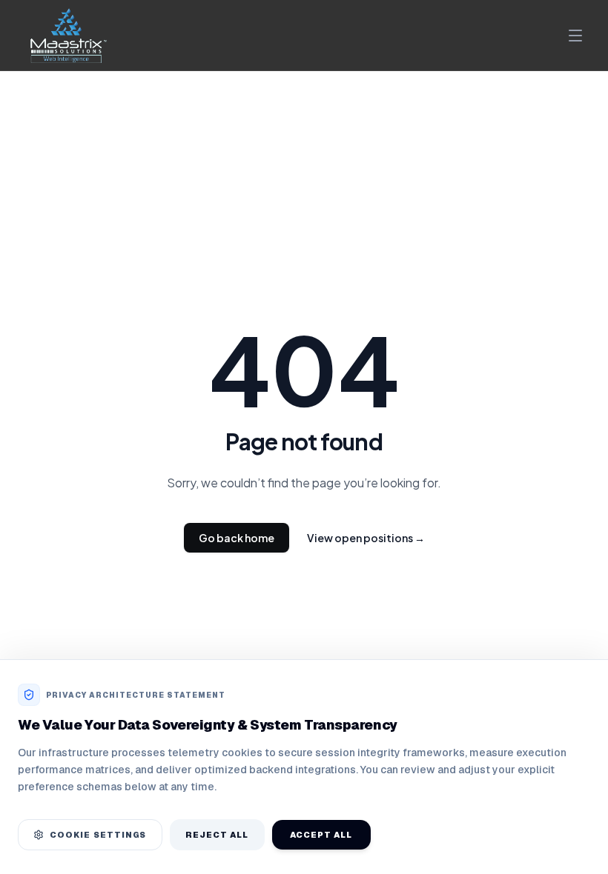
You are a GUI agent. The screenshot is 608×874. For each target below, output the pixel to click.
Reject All (217, 835)
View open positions (366, 537)
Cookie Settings (98, 835)
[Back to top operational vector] (573, 851)
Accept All (321, 835)
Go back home (236, 537)
